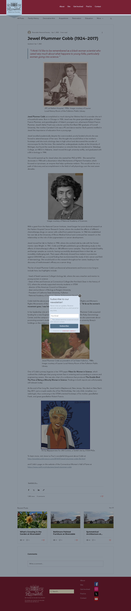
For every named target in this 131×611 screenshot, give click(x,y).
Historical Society (14, 12)
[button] (97, 6)
